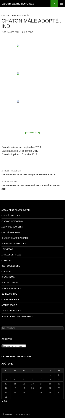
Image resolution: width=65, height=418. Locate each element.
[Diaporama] (32, 133)
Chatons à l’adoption (12, 221)
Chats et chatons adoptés (15, 16)
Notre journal (9, 294)
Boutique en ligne (11, 266)
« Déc (5, 401)
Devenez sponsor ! (11, 288)
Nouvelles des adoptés (14, 244)
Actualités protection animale (17, 316)
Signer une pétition (11, 311)
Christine (28, 32)
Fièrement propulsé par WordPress (16, 414)
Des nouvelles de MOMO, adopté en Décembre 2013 (28, 173)
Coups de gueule (10, 300)
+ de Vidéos (7, 249)
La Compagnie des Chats (18, 3)
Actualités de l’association (16, 210)
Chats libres (8, 277)
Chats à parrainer (11, 232)
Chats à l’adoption (11, 216)
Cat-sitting (7, 272)
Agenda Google (9, 305)
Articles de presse (11, 255)
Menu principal (61, 3)
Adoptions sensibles (12, 227)
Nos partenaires (10, 283)
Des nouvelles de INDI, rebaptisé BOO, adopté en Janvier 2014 (31, 185)
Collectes (7, 260)
